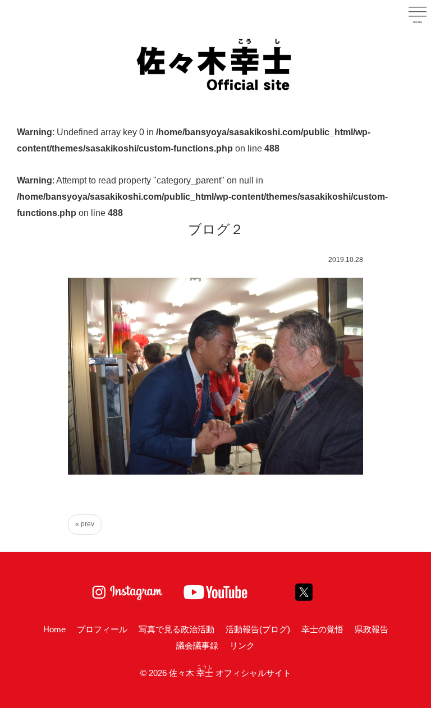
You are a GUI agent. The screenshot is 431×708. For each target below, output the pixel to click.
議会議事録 (197, 645)
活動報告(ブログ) (258, 629)
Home (54, 629)
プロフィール (102, 629)
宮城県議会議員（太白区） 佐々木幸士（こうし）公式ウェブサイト (215, 63)
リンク (242, 645)
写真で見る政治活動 (176, 629)
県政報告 (371, 629)
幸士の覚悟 (322, 629)
